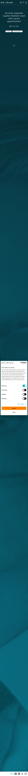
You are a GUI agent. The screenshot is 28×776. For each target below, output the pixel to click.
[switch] (24, 390)
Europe (8, 31)
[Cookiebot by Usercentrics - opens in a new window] (20, 363)
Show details (21, 404)
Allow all (14, 408)
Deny (14, 412)
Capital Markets (17, 31)
